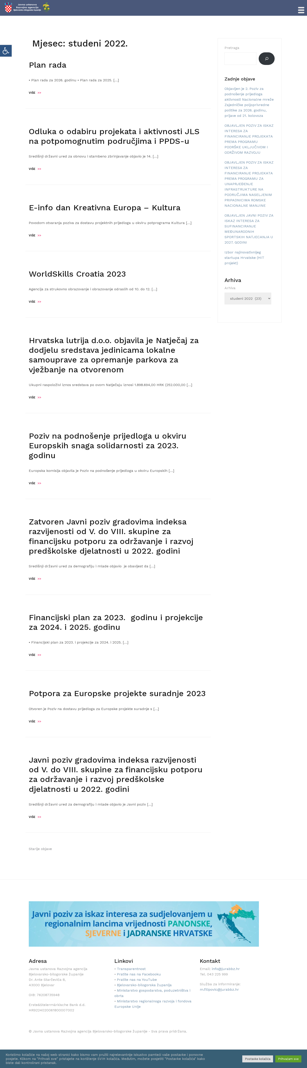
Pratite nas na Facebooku (139, 974)
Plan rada (47, 65)
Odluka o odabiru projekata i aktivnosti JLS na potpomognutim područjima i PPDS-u (114, 136)
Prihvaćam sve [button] (288, 1059)
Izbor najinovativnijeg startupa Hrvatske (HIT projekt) (244, 257)
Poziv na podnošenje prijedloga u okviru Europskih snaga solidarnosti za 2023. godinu (107, 445)
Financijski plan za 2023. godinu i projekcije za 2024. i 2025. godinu (116, 622)
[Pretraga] (267, 58)
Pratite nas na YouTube (137, 979)
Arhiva (230, 288)
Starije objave (40, 849)
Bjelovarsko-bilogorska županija (144, 985)
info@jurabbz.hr (226, 969)
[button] (6, 51)
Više (35, 92)
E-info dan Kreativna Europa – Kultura (104, 207)
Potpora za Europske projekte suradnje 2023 (117, 693)
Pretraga (232, 48)
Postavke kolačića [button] (257, 1059)
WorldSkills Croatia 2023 (77, 274)
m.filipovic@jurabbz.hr (219, 989)
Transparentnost (131, 969)
